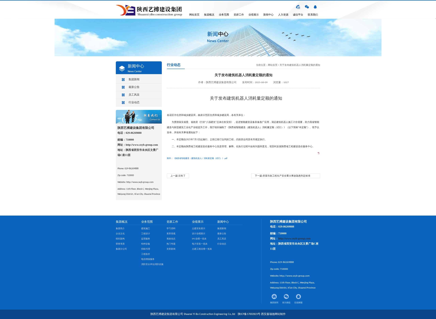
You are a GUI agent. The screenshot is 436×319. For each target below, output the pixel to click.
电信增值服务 (147, 259)
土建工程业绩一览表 (202, 249)
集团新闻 (134, 79)
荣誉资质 (120, 244)
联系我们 (313, 15)
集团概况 (209, 15)
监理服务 (145, 239)
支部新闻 (171, 249)
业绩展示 (253, 15)
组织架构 (120, 239)
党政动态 (171, 239)
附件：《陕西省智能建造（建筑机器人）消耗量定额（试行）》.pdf (197, 158)
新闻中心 (268, 15)
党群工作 (239, 15)
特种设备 (145, 244)
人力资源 (283, 15)
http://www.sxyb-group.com (142, 144)
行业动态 (134, 102)
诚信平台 (298, 15)
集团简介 (120, 228)
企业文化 (120, 234)
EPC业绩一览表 (199, 239)
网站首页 (194, 15)
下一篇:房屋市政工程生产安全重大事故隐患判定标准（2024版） (282, 176)
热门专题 (171, 244)
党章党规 (171, 234)
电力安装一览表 (199, 244)
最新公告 (134, 87)
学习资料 (171, 228)
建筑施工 (145, 228)
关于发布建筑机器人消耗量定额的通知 (300, 65)
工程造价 (145, 254)
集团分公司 (121, 249)
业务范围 (224, 15)
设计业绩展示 (198, 234)
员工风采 (134, 95)
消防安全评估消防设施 (152, 264)
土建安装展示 (198, 228)
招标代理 (145, 249)
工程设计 (145, 234)
